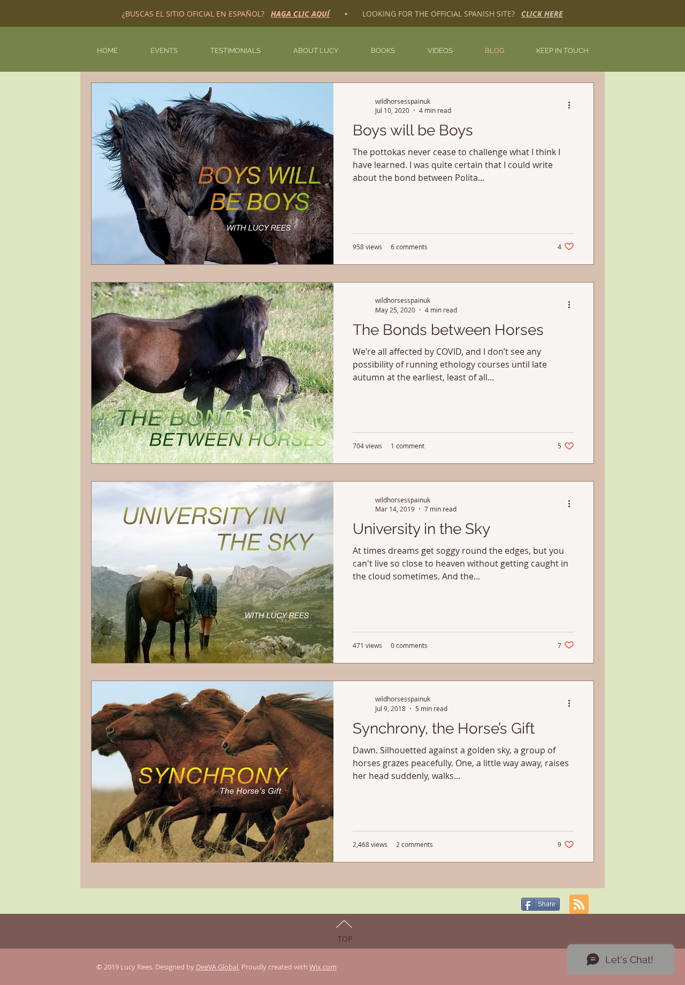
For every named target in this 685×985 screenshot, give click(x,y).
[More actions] (572, 105)
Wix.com (323, 967)
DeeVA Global (217, 967)
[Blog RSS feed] (579, 905)
